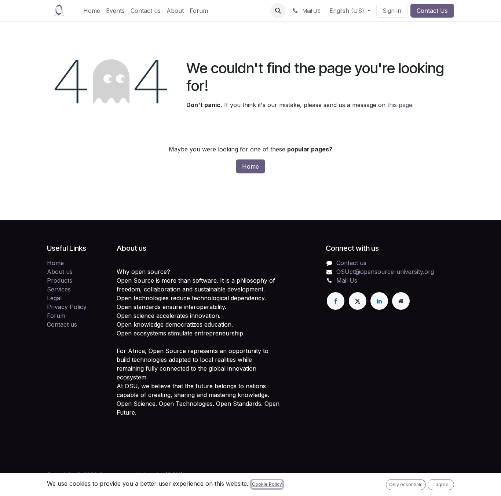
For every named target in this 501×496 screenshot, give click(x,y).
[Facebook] (335, 301)
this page (399, 105)
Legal (54, 298)
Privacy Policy (67, 307)
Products (59, 280)
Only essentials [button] (406, 484)
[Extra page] (401, 301)
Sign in (392, 10)
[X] (357, 301)
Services (59, 289)
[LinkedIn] (379, 301)
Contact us (62, 324)
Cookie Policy (267, 484)
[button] (278, 10)
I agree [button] (441, 484)
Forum (56, 315)
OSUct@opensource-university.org (385, 271)
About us (60, 271)
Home (250, 166)
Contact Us (432, 10)
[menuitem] (91, 10)
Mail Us (346, 280)
